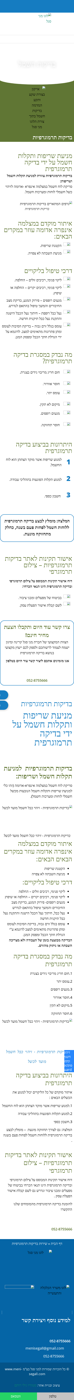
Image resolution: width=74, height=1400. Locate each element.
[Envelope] (19, 6)
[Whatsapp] (10, 6)
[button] (28, 6)
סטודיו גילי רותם (25, 1385)
